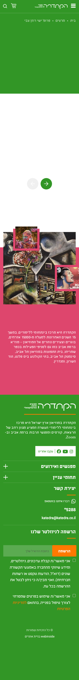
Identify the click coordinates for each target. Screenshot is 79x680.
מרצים (60, 20)
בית (73, 20)
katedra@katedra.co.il (59, 518)
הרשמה (64, 550)
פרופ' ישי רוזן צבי (37, 20)
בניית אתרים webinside (39, 636)
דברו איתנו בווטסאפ (57, 501)
